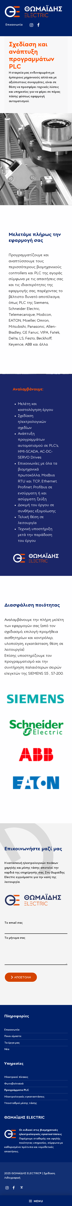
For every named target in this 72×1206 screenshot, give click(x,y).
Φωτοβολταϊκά (13, 1083)
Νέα (6, 1049)
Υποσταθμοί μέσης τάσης (20, 1103)
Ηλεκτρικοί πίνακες (16, 1077)
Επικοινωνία (14, 24)
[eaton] (36, 782)
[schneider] (36, 726)
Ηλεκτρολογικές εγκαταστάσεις (24, 1096)
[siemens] (36, 698)
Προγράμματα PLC (16, 1090)
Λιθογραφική (12, 1177)
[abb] (36, 754)
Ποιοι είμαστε (12, 1036)
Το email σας (13, 922)
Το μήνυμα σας (14, 937)
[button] (20, 977)
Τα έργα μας (12, 1042)
